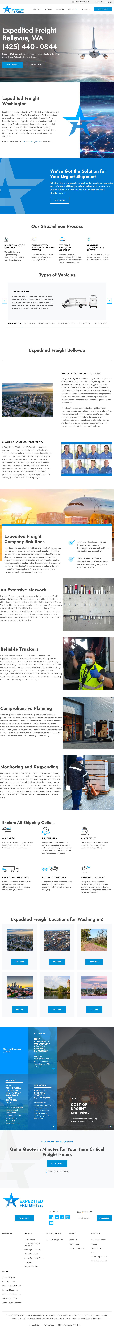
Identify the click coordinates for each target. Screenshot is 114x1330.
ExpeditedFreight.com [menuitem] (11, 1286)
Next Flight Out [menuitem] (31, 1254)
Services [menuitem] (28, 1234)
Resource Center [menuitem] (98, 1240)
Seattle (19, 1009)
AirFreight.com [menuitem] (8, 1282)
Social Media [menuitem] (96, 1248)
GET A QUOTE (57, 1164)
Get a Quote (103, 9)
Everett (57, 962)
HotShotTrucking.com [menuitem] (11, 1294)
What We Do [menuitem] (7, 1234)
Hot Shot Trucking (54, 877)
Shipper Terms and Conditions (69, 1325)
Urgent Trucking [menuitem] (31, 1267)
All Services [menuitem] (29, 1240)
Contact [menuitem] (5, 1271)
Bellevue (20, 962)
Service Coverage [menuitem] (54, 1234)
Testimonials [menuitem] (74, 1244)
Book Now (36, 65)
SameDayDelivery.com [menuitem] (12, 1303)
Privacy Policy (34, 1325)
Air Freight (88, 838)
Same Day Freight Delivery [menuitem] (32, 1244)
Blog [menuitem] (93, 1252)
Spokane (57, 1009)
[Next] (109, 301)
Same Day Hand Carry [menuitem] (34, 1258)
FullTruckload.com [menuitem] (10, 1290)
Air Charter (49, 838)
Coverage (60, 9)
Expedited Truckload (15, 877)
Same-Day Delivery (93, 877)
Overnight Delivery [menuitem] (32, 1250)
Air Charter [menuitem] (29, 1262)
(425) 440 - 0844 (29, 47)
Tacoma (94, 1009)
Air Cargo (8, 838)
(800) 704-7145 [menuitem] (8, 1277)
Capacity (48, 9)
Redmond (94, 962)
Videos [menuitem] (94, 1244)
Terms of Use (49, 1325)
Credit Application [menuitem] (99, 1257)
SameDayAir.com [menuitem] (9, 1298)
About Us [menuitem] (72, 1234)
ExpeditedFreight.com (32, 141)
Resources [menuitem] (95, 1234)
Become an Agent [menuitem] (77, 1248)
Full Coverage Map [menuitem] (55, 1240)
